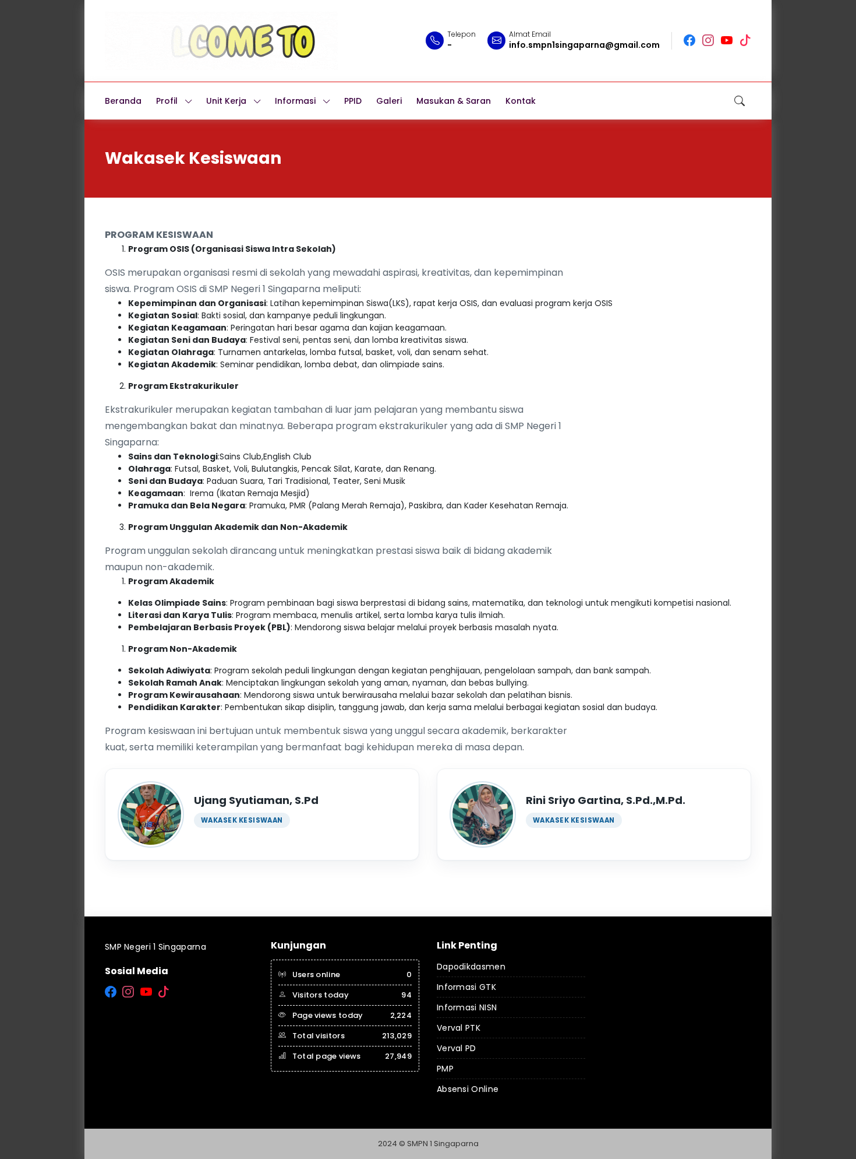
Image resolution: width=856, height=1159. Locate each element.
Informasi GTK (466, 987)
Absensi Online (467, 1089)
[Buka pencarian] (739, 101)
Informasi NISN (467, 1007)
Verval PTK (458, 1028)
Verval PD (456, 1048)
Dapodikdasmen (471, 966)
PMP (445, 1068)
